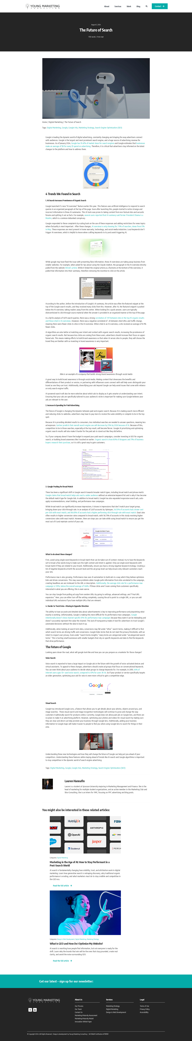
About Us (78, 999)
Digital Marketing (54, 127)
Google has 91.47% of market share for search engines (92, 143)
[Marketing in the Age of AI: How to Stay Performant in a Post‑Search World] (85, 817)
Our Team (78, 1009)
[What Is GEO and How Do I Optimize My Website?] (85, 892)
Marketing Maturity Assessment (86, 1015)
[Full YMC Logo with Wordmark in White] (43, 998)
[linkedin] (35, 1010)
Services (109, 999)
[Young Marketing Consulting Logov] (42, 3)
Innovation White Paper (83, 1022)
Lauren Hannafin (75, 781)
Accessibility (144, 1012)
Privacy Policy (145, 1009)
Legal (142, 999)
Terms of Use (144, 1006)
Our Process (79, 1006)
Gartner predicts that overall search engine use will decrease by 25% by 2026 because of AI (92, 425)
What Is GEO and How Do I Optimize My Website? (76, 943)
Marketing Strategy (86, 127)
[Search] (146, 6)
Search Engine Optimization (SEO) (108, 127)
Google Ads (73, 127)
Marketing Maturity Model (84, 1018)
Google (65, 127)
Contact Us (79, 1012)
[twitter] (30, 1010)
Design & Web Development (65, 939)
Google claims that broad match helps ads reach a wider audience (72, 495)
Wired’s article (71, 267)
